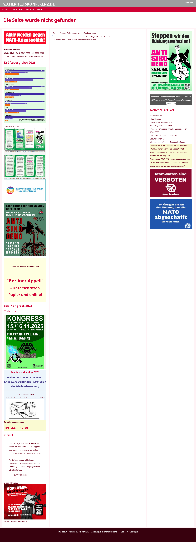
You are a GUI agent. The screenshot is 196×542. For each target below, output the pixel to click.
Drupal (135, 531)
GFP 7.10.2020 (20, 475)
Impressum (62, 531)
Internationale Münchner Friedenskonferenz (167, 142)
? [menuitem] (181, 2)
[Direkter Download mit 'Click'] (25, 153)
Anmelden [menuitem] (189, 2)
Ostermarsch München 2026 (161, 122)
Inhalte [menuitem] (28, 9)
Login (123, 531)
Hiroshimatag (155, 118)
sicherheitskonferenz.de (29, 4)
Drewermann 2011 (157, 145)
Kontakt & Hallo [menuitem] (17, 9)
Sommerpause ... (157, 115)
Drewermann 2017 (157, 159)
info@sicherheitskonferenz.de (107, 531)
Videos (72, 531)
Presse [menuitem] (39, 9)
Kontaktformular (82, 531)
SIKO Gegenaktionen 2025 (161, 125)
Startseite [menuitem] (5, 9)
